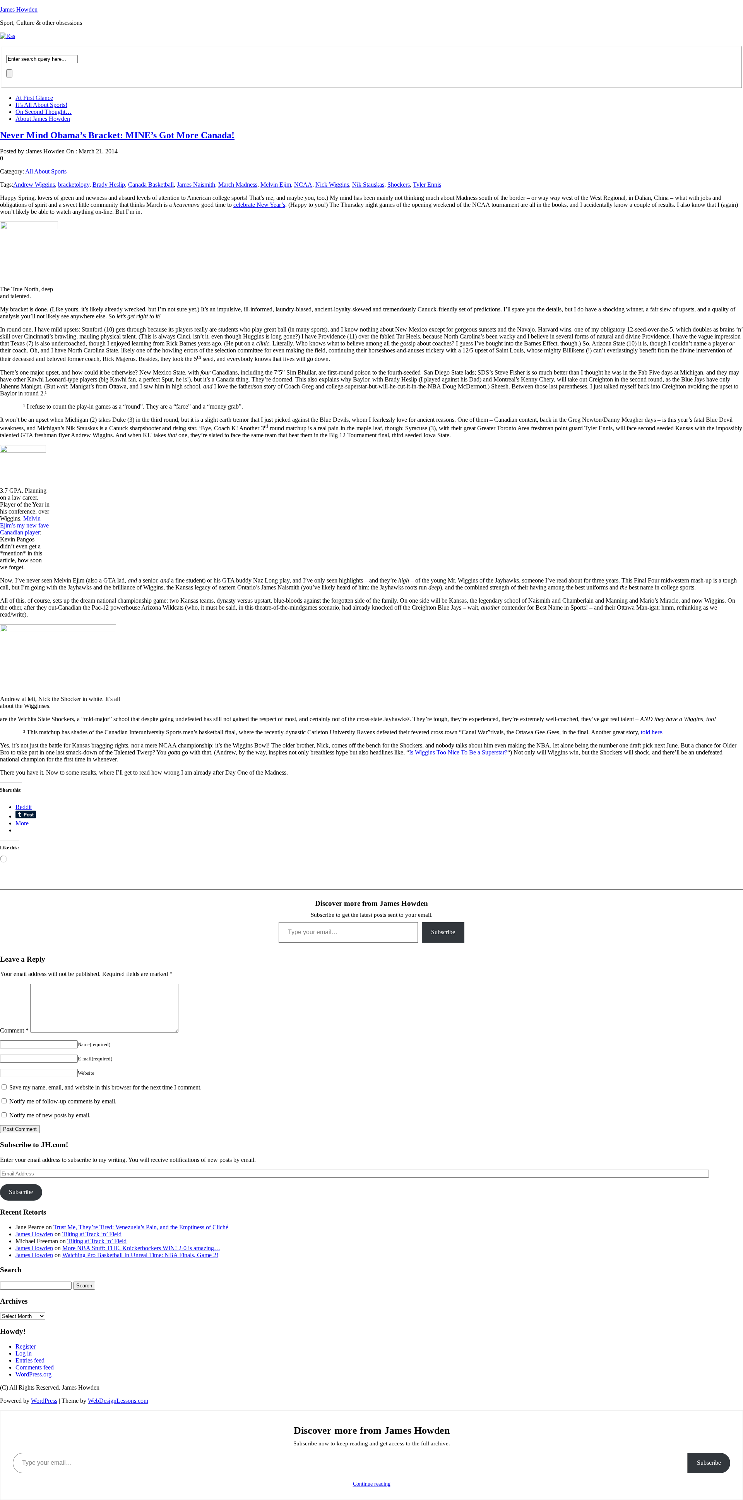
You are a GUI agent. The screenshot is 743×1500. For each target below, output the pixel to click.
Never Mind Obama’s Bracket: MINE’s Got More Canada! (117, 135)
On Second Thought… (43, 111)
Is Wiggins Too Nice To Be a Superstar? (458, 752)
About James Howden (42, 118)
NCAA (303, 184)
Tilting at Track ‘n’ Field (92, 1234)
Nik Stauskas (368, 184)
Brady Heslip (108, 184)
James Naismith (196, 184)
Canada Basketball (151, 184)
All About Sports (46, 171)
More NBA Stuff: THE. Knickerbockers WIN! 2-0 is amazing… (141, 1248)
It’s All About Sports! (41, 104)
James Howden (19, 9)
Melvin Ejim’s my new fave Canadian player (24, 525)
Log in (23, 1353)
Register (25, 1346)
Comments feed (34, 1367)
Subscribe (443, 932)
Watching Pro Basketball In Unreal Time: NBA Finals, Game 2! (140, 1255)
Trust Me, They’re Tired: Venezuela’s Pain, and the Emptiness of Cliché (140, 1227)
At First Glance (34, 98)
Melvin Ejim (275, 184)
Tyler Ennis (427, 184)
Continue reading (371, 1484)
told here (651, 732)
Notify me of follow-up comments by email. (62, 1101)
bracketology (73, 184)
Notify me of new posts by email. (50, 1115)
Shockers (398, 184)
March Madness (237, 184)
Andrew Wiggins (34, 184)
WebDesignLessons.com (118, 1400)
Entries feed (30, 1360)
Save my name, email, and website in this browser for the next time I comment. (105, 1087)
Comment (14, 1030)
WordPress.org (33, 1374)
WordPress (44, 1400)
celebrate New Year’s (259, 204)
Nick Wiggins (332, 184)
